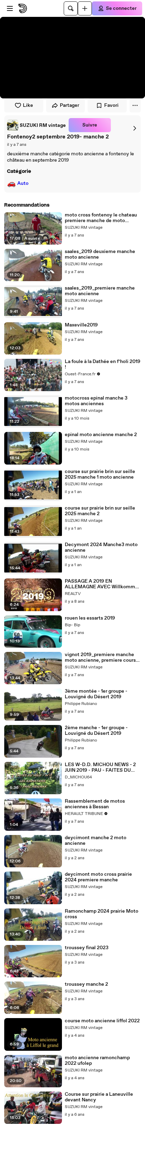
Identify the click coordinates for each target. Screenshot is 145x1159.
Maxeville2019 (81, 325)
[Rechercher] (71, 8)
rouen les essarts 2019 (90, 618)
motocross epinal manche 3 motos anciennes (96, 401)
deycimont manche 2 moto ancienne (95, 840)
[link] (36, 125)
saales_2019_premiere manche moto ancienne (100, 291)
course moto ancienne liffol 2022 (102, 1021)
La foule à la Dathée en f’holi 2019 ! (102, 364)
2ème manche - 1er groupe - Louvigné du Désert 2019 (96, 730)
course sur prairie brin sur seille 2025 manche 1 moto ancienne (100, 474)
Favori (111, 105)
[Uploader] (85, 8)
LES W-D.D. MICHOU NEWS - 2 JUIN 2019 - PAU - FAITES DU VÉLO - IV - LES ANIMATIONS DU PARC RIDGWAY (100, 767)
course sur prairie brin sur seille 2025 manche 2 (100, 511)
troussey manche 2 (86, 984)
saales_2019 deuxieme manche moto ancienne (100, 254)
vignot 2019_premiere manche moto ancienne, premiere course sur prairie (102, 657)
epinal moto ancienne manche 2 (101, 435)
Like (28, 105)
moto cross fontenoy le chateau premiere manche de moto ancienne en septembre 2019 (101, 218)
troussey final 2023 (86, 948)
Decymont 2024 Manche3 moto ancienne (101, 547)
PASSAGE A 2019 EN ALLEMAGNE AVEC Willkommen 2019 (103, 584)
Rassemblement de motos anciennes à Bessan (95, 804)
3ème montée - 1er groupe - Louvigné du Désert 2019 (96, 694)
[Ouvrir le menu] (9, 8)
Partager (69, 105)
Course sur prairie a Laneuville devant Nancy (99, 1097)
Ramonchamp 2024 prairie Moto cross (101, 914)
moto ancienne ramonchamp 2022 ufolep (97, 1060)
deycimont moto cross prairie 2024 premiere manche (98, 877)
